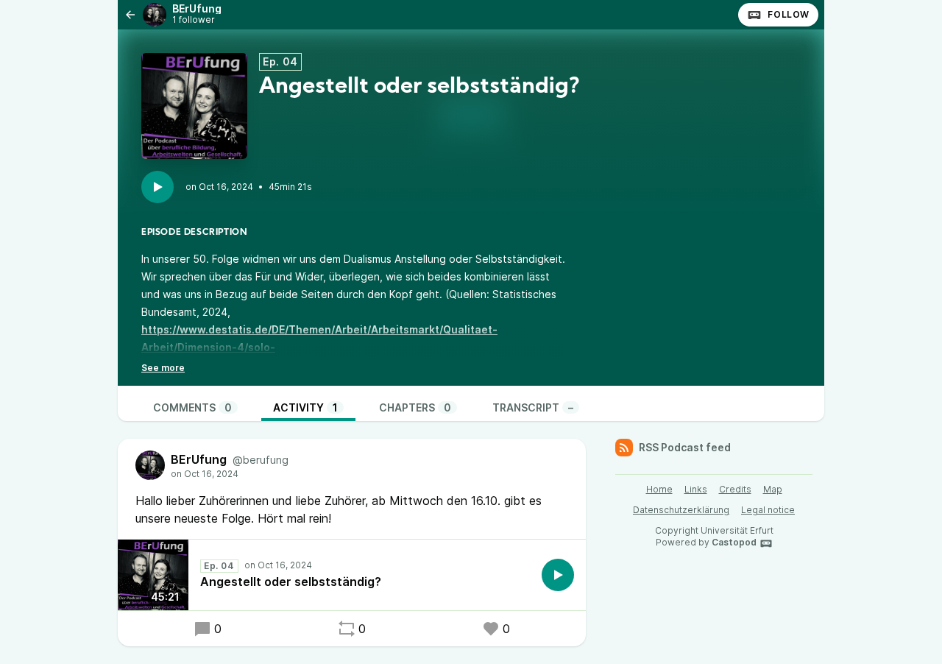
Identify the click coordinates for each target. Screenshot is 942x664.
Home (659, 489)
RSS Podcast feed (685, 447)
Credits (735, 489)
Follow (789, 14)
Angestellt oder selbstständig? (290, 581)
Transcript (532, 407)
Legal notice (768, 509)
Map (772, 489)
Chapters (415, 407)
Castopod (734, 542)
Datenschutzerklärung (681, 509)
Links (695, 489)
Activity (305, 407)
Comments (192, 407)
